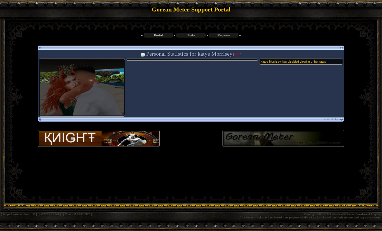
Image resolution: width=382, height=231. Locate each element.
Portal (158, 35)
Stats (191, 35)
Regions (224, 35)
